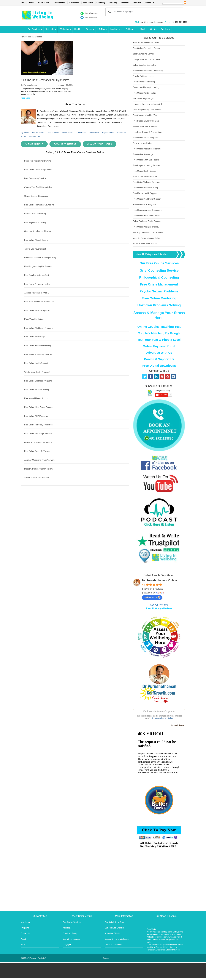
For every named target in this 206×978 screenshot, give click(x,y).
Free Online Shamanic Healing (37, 346)
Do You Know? (44, 3)
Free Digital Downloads (159, 365)
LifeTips (101, 29)
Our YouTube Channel (114, 928)
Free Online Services (72, 922)
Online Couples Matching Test (159, 326)
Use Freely (113, 3)
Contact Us (149, 3)
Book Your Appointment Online (37, 161)
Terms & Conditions (113, 944)
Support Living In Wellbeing (116, 939)
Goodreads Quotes (177, 725)
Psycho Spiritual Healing (35, 213)
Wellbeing (64, 29)
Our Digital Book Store (114, 922)
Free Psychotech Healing (35, 222)
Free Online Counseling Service (38, 169)
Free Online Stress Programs (37, 310)
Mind (142, 29)
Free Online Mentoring (159, 298)
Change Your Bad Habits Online (38, 187)
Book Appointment (65, 144)
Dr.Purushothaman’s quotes (159, 711)
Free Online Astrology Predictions (39, 425)
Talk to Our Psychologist (35, 249)
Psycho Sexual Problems (159, 291)
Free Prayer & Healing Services (38, 354)
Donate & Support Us (159, 359)
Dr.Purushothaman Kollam (162, 718)
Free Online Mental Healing (36, 240)
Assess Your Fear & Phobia (36, 293)
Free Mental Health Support (36, 398)
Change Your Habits (99, 144)
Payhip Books (108, 133)
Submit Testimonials (71, 939)
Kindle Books (67, 133)
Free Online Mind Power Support (38, 407)
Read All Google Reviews (159, 608)
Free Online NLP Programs (36, 416)
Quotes (153, 29)
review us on (150, 597)
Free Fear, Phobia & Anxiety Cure (39, 301)
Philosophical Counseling (159, 277)
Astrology (67, 928)
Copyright (67, 944)
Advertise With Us (159, 352)
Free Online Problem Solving (36, 389)
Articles (164, 29)
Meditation (115, 29)
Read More (25, 98)
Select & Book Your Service (36, 477)
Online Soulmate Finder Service (38, 442)
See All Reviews (159, 604)
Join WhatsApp (91, 13)
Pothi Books (94, 133)
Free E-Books (34, 136)
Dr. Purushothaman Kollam (159, 580)
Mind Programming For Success (38, 266)
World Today (88, 3)
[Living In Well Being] (37, 17)
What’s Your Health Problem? (37, 372)
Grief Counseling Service (159, 270)
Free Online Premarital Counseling (39, 205)
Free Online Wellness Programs (38, 381)
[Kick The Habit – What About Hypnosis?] (47, 75)
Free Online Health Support (36, 363)
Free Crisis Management (159, 284)
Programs (25, 928)
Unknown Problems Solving (159, 305)
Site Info (31, 3)
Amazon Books (38, 133)
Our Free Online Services (159, 263)
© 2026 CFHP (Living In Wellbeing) (33, 958)
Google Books (53, 133)
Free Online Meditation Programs (38, 328)
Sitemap (106, 958)
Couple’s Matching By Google (159, 333)
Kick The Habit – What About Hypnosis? (45, 80)
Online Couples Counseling (36, 196)
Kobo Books (81, 133)
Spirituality (101, 3)
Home (23, 3)
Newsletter (25, 922)
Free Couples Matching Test (36, 275)
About (23, 939)
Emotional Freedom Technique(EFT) (40, 258)
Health (77, 29)
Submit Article (34, 144)
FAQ (23, 944)
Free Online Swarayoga (34, 337)
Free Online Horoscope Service (38, 433)
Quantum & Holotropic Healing (37, 231)
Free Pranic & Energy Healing (37, 284)
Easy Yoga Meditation (33, 319)
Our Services (74, 3)
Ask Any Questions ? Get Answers (39, 460)
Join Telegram (91, 17)
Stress (89, 29)
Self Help (49, 29)
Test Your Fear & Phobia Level (159, 339)
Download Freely (70, 933)
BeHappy (130, 29)
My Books (25, 133)
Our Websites (59, 3)
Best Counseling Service (35, 178)
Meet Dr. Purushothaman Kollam (38, 469)
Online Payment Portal (159, 346)
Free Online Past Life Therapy (37, 451)
